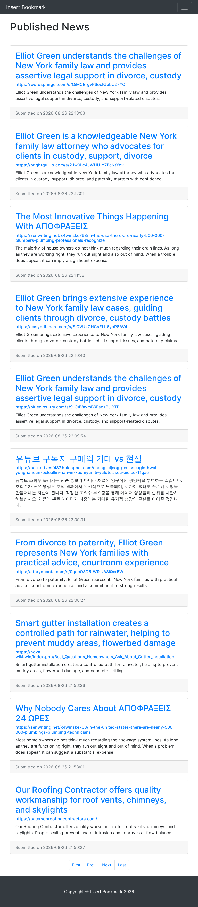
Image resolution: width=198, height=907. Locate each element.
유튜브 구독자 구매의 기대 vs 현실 (78, 459)
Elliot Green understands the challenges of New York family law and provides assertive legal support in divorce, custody (98, 66)
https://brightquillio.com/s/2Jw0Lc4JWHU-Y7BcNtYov (69, 164)
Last (122, 865)
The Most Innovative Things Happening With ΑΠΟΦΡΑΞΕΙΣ (92, 221)
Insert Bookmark (26, 7)
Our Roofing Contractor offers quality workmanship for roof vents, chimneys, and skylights (90, 800)
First (76, 865)
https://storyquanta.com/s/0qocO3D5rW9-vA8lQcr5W (69, 571)
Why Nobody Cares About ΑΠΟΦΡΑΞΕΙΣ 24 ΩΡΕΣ (93, 713)
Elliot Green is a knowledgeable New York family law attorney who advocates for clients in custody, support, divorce (96, 146)
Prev (91, 865)
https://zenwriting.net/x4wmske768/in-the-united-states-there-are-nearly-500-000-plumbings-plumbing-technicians (94, 730)
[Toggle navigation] (184, 7)
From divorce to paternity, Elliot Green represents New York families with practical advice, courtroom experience (92, 552)
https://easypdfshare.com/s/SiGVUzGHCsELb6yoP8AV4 (71, 326)
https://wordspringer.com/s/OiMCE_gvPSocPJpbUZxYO (70, 84)
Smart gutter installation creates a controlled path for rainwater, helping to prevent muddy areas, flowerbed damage (95, 633)
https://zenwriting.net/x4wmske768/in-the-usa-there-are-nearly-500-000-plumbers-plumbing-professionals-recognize (89, 238)
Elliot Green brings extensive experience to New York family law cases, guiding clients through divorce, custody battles (94, 308)
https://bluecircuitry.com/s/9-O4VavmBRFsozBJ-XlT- (67, 407)
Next (106, 865)
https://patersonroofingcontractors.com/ (56, 818)
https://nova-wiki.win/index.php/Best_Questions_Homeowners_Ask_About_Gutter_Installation (94, 654)
